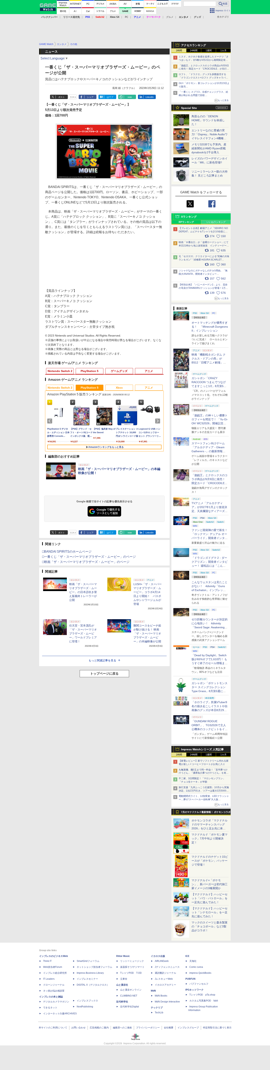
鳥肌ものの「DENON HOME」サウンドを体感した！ (208, 120)
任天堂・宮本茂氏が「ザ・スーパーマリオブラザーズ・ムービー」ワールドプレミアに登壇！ (83, 633)
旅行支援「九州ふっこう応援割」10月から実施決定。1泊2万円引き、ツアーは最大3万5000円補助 (204, 790)
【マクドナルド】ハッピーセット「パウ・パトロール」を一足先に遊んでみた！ (210, 898)
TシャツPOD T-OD (131, 973)
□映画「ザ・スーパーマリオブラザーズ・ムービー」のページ (85, 562)
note (130, 97)
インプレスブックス (87, 1000)
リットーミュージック (132, 961)
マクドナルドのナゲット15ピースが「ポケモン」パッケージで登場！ (210, 860)
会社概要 (168, 1027)
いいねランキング (216, 222)
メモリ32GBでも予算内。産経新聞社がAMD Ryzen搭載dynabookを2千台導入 (209, 148)
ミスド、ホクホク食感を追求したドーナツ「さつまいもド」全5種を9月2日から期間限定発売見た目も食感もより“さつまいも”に (203, 60)
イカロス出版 (158, 956)
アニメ (149, 371)
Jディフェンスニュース (167, 967)
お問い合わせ (78, 1027)
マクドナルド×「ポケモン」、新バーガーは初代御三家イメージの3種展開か (210, 884)
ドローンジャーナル (53, 984)
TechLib (159, 1012)
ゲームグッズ (119, 371)
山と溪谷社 (122, 984)
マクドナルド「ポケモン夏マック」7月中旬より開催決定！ (210, 838)
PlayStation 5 (89, 371)
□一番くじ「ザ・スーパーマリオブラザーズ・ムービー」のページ (89, 556)
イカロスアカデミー (165, 984)
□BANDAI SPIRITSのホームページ (67, 551)
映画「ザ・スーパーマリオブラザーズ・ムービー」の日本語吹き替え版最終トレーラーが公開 (83, 592)
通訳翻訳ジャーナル (165, 973)
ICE (187, 956)
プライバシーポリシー (148, 1027)
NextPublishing (85, 1006)
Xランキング (189, 216)
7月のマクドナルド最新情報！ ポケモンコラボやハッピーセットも (205, 813)
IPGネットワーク (194, 989)
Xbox (119, 387)
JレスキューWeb (164, 978)
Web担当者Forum (52, 967)
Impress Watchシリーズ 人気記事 (202, 749)
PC (126, 17)
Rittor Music (123, 956)
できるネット (50, 1007)
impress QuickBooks (200, 973)
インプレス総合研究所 (55, 973)
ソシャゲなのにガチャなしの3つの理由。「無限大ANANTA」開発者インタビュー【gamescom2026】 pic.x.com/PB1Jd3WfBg (203, 274)
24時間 (193, 50)
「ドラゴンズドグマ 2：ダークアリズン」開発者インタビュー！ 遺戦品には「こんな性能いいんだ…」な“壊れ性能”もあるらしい (210, 565)
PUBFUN (190, 978)
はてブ (110, 97)
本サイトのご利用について (53, 1027)
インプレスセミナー (87, 978)
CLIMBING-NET (128, 995)
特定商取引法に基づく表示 (217, 1027)
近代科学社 (122, 1001)
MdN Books (161, 995)
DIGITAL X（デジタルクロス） (93, 984)
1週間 (209, 50)
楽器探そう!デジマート (132, 967)
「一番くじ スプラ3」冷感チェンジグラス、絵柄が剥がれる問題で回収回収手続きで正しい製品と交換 (203, 95)
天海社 (192, 961)
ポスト (61, 97)
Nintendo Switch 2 (60, 371)
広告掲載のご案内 (99, 1027)
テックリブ (157, 1007)
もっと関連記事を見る (102, 660)
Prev (50, 421)
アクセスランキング (193, 45)
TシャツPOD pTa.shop (202, 994)
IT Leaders (49, 978)
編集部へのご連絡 (122, 1027)
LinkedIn (149, 97)
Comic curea (196, 967)
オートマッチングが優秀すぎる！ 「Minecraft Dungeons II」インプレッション (210, 326)
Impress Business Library (90, 973)
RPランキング (186, 222)
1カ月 (223, 50)
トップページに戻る (104, 673)
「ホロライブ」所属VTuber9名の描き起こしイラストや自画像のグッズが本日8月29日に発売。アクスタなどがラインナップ (210, 710)
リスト (73, 97)
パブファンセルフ (198, 983)
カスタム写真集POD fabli (203, 1000)
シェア (90, 97)
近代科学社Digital (129, 1006)
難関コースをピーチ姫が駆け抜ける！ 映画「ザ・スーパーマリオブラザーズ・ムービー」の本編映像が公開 (147, 633)
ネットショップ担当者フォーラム (94, 967)
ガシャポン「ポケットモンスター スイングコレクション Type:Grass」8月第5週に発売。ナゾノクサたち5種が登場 (210, 691)
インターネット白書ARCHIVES (60, 1013)
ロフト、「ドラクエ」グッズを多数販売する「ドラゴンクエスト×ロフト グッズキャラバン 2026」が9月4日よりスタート (203, 77)
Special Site (189, 108)
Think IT (47, 961)
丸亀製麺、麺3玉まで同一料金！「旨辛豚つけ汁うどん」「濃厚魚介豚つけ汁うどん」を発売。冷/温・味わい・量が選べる (203, 773)
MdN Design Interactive (167, 1001)
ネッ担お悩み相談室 (53, 990)
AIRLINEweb (162, 961)
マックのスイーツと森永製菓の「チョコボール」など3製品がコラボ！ (210, 926)
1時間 (179, 50)
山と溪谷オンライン (131, 989)
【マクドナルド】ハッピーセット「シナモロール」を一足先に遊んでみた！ (210, 912)
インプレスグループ (188, 1027)
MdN (153, 990)
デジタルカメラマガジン (56, 1001)
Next (158, 421)
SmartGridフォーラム (88, 961)
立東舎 (123, 978)
